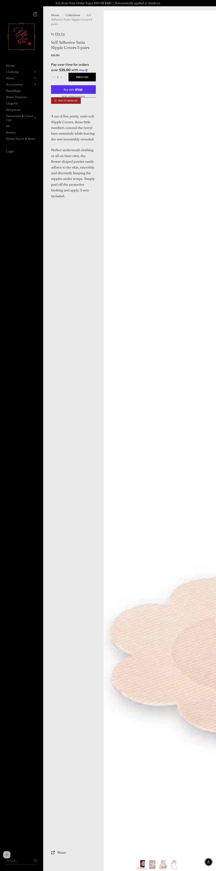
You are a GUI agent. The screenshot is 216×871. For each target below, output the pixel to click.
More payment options (73, 96)
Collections (72, 15)
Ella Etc (60, 34)
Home (55, 15)
